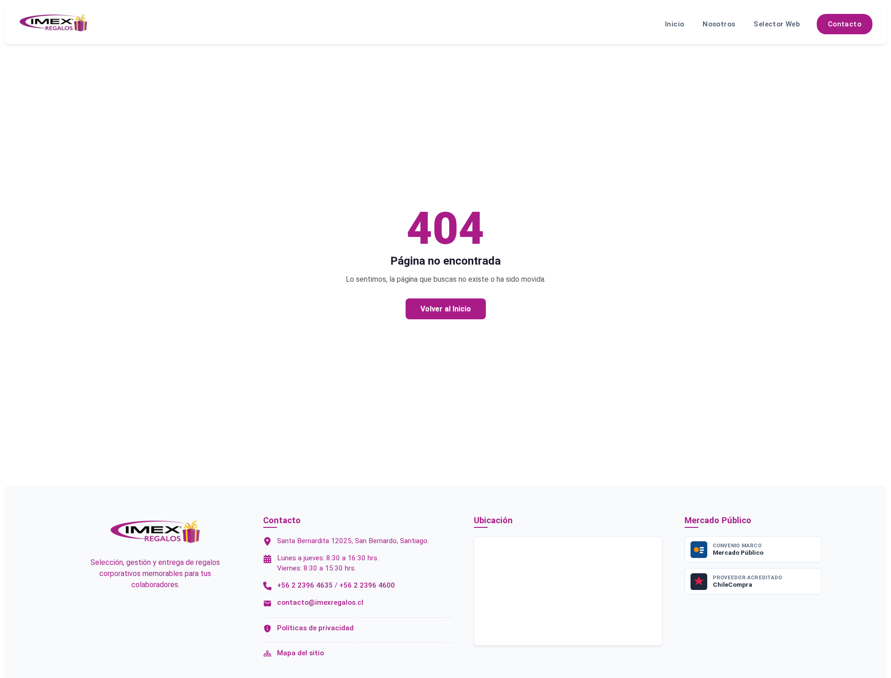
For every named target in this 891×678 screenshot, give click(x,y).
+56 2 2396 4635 (305, 585)
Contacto (844, 24)
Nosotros (719, 24)
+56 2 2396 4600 (367, 585)
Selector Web (777, 24)
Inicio (674, 24)
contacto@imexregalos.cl (320, 602)
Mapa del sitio (300, 653)
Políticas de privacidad (315, 628)
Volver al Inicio (445, 308)
